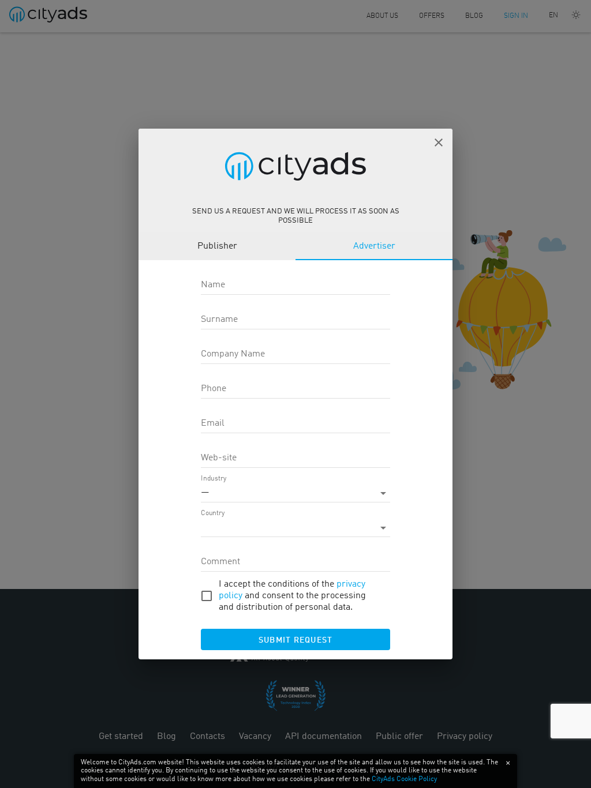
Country (213, 513)
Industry (213, 478)
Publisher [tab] (217, 246)
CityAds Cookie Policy (404, 779)
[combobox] (295, 528)
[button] (438, 142)
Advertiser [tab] (374, 246)
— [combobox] (205, 492)
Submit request (296, 640)
